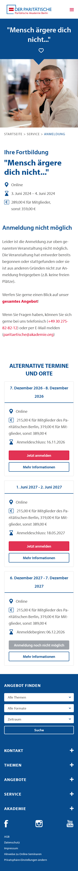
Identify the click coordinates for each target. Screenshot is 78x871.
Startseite (13, 134)
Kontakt (13, 750)
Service (33, 134)
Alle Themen (17, 697)
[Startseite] (29, 9)
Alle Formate (17, 708)
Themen (13, 765)
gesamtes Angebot (20, 301)
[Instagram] (39, 823)
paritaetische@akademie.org (28, 334)
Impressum (11, 848)
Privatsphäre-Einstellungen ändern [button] (25, 860)
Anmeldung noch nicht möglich (39, 645)
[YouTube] (70, 823)
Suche (39, 730)
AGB (7, 836)
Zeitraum (14, 719)
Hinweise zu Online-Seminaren (23, 854)
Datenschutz (12, 842)
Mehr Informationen (39, 467)
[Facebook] (8, 823)
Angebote (15, 779)
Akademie (15, 808)
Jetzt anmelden (39, 455)
